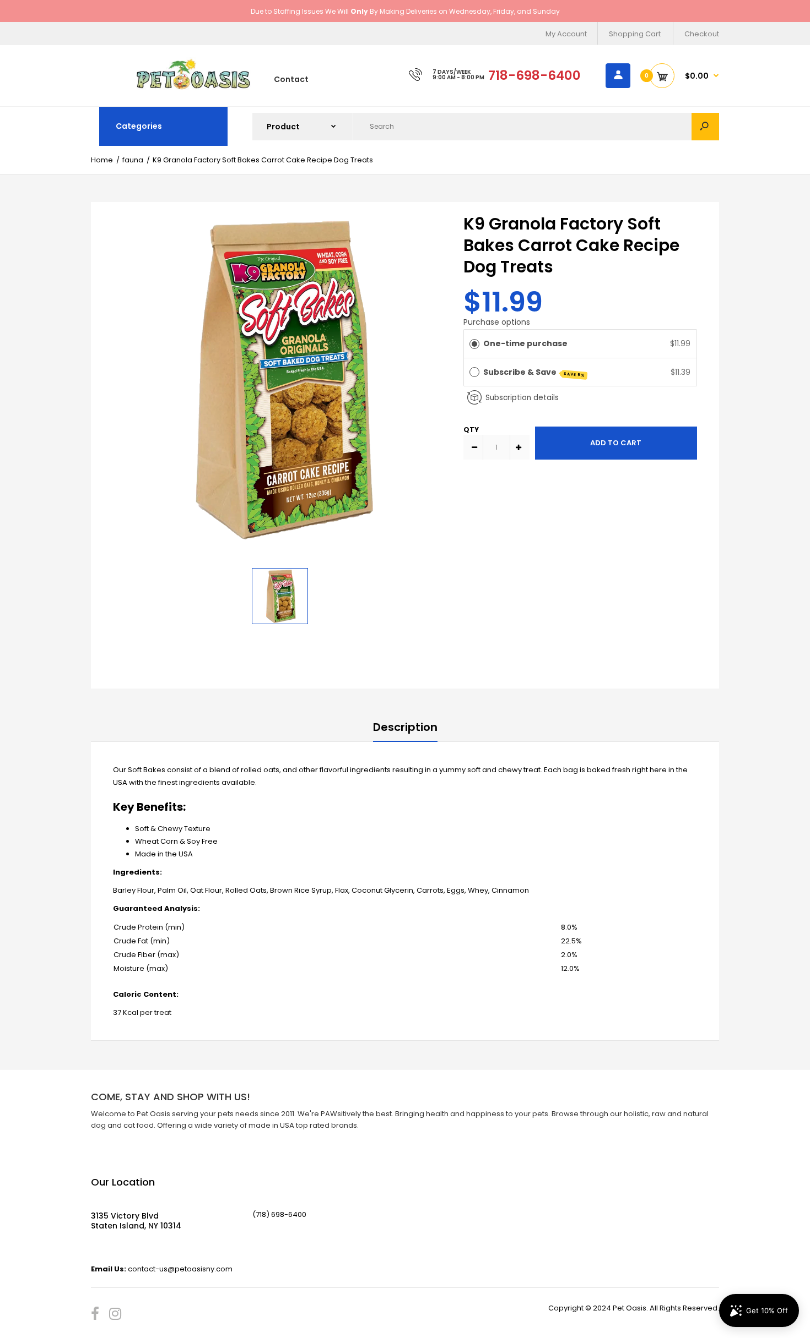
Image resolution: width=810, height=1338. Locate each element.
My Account (566, 34)
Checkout (701, 34)
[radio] (474, 343)
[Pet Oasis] (193, 88)
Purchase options (496, 321)
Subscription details (522, 397)
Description (405, 727)
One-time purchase (525, 343)
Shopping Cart (635, 34)
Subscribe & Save (534, 372)
